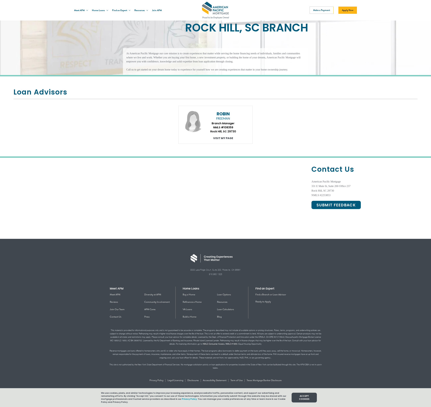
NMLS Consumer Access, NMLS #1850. (220, 344)
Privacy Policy (157, 380)
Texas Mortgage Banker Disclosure (264, 380)
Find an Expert (120, 10)
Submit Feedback (336, 205)
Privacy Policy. (189, 399)
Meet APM (79, 10)
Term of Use (236, 380)
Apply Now (347, 10)
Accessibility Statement (215, 380)
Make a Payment (321, 10)
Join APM (157, 10)
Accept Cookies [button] (304, 397)
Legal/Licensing (176, 380)
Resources (139, 10)
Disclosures (193, 380)
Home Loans (98, 10)
